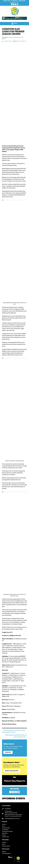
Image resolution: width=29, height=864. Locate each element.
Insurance (13, 2)
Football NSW (6, 0)
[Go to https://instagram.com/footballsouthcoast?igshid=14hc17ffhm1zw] (14, 4)
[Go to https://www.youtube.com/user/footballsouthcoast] (17, 4)
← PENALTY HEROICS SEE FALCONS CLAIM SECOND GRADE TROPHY (13, 731)
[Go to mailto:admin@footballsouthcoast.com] (14, 819)
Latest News (15, 37)
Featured (10, 37)
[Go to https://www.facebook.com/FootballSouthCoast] (12, 4)
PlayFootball (14, 0)
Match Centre (22, 0)
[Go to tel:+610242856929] (14, 809)
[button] (8, 752)
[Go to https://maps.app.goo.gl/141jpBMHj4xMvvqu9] (14, 813)
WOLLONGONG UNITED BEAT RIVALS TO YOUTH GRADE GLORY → (16, 736)
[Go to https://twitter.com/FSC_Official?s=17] (15, 4)
